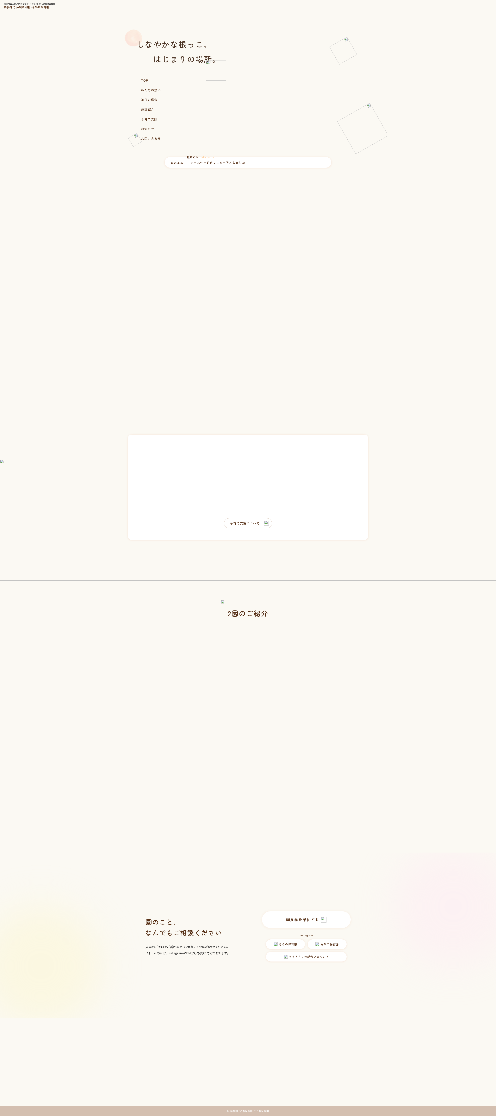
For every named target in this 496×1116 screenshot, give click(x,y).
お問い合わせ (151, 138)
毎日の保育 (149, 99)
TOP (144, 80)
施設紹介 (147, 109)
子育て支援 (149, 119)
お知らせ (147, 128)
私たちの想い (151, 90)
